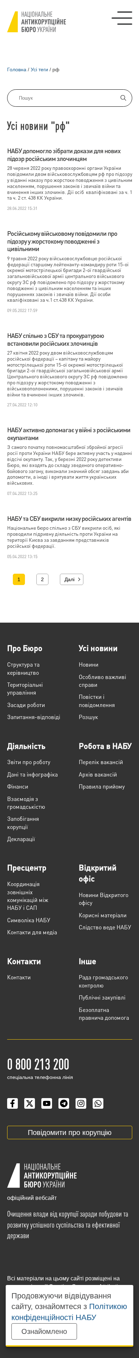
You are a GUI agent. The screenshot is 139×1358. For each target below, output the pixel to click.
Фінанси (17, 786)
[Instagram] (81, 1103)
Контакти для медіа (32, 932)
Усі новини (98, 648)
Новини (88, 664)
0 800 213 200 (38, 1063)
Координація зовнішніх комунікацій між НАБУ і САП (27, 895)
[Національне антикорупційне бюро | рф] (36, 21)
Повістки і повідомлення (97, 700)
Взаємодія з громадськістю (26, 802)
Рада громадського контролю (103, 981)
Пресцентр (26, 867)
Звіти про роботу (28, 762)
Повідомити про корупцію (70, 1132)
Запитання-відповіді (33, 716)
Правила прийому (102, 786)
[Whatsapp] (98, 1103)
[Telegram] (63, 1103)
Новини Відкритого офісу (103, 898)
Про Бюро (24, 648)
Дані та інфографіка (32, 774)
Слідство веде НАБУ (105, 927)
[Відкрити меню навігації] (122, 18)
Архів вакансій (98, 774)
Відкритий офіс (98, 872)
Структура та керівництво (23, 668)
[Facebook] (12, 1103)
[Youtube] (46, 1103)
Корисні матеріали (103, 915)
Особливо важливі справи (102, 680)
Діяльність (26, 746)
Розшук (88, 716)
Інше (87, 961)
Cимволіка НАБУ (28, 920)
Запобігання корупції (23, 822)
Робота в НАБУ (105, 746)
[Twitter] (29, 1103)
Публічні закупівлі (102, 997)
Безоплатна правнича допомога (104, 1013)
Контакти (24, 961)
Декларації (21, 838)
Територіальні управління (25, 688)
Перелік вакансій (101, 762)
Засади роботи (26, 704)
